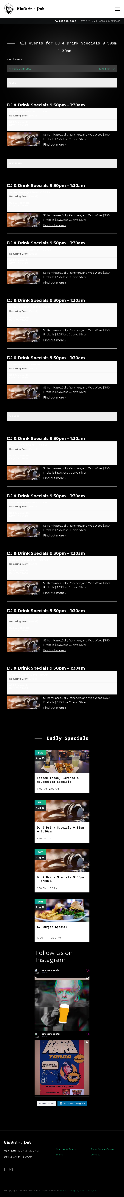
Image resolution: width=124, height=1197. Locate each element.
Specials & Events (66, 1149)
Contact (95, 1154)
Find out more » (54, 144)
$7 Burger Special (52, 927)
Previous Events (20, 68)
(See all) (33, 115)
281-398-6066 (67, 21)
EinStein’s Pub (17, 1142)
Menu (59, 1154)
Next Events (106, 68)
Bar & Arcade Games (103, 1149)
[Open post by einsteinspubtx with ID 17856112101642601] (62, 1067)
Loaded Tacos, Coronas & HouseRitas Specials (58, 780)
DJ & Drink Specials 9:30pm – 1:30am (46, 105)
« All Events (14, 59)
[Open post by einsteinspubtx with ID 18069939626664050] (62, 1003)
